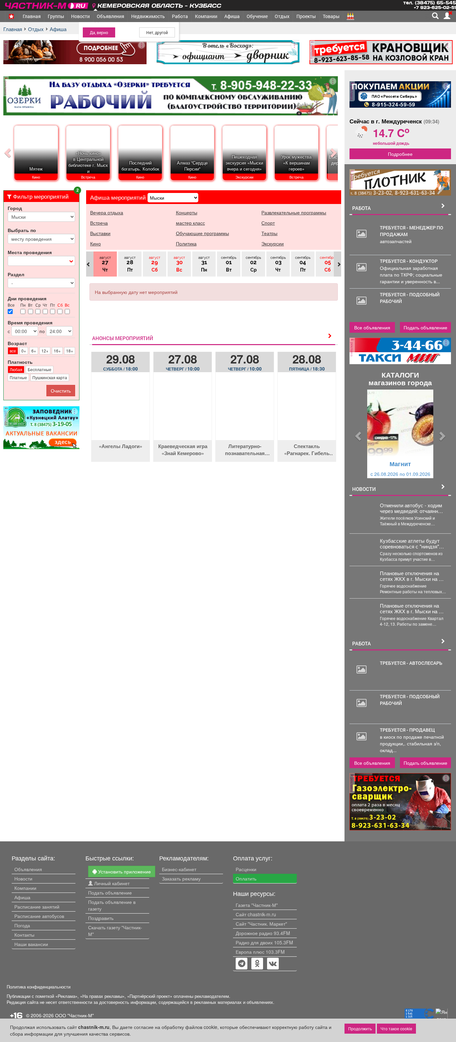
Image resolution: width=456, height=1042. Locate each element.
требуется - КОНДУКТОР (409, 261)
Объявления (110, 16)
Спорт (268, 222)
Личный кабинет (111, 883)
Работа (180, 16)
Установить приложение (124, 871)
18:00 (120, 368)
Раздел (16, 274)
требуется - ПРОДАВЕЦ (407, 730)
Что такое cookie (396, 1028)
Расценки (246, 869)
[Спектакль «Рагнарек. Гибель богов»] (307, 411)
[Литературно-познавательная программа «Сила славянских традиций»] (245, 411)
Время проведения (30, 322)
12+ (44, 350)
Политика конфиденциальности (38, 987)
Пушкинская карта (49, 377)
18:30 (307, 368)
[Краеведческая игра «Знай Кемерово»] (183, 411)
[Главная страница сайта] (47, 4)
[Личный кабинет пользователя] (447, 15)
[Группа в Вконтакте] (273, 964)
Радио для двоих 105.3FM (264, 942)
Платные (18, 377)
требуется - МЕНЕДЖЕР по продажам (411, 230)
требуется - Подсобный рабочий (410, 297)
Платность (20, 361)
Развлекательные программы (293, 212)
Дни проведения (27, 298)
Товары (331, 16)
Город (15, 208)
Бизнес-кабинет (179, 869)
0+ (23, 350)
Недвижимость (148, 16)
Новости (80, 16)
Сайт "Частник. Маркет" (261, 923)
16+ (57, 350)
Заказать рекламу (181, 878)
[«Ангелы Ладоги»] (120, 411)
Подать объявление (425, 327)
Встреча (99, 222)
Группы (56, 16)
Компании (206, 16)
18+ (69, 350)
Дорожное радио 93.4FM (263, 933)
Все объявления (372, 327)
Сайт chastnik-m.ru (256, 914)
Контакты (24, 934)
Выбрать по (22, 230)
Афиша (232, 16)
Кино (95, 243)
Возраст (17, 343)
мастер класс (190, 222)
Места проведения (30, 252)
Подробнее (400, 153)
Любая (16, 369)
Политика (186, 243)
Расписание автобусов (39, 916)
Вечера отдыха (106, 212)
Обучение (257, 16)
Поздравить (100, 918)
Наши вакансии (31, 944)
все (13, 350)
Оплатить (246, 878)
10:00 (183, 368)
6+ (33, 350)
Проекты (306, 16)
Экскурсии (272, 243)
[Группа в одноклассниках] (241, 964)
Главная (32, 16)
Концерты (186, 212)
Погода (22, 925)
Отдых (282, 16)
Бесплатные (39, 369)
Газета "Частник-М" (257, 905)
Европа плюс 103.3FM (260, 951)
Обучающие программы (202, 233)
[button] (357, 434)
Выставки (100, 233)
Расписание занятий (36, 906)
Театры (269, 233)
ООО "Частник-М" (74, 1015)
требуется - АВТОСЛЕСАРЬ (411, 663)
